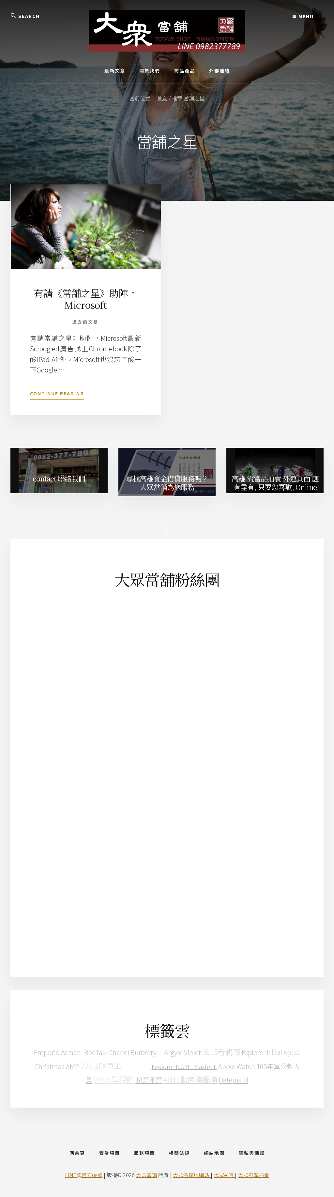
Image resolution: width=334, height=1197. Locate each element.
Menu (305, 16)
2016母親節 (114, 1079)
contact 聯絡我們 (59, 478)
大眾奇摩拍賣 (253, 1175)
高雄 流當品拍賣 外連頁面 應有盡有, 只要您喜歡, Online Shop (275, 485)
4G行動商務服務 (190, 1079)
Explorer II (256, 1052)
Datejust (285, 1052)
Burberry (146, 1052)
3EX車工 (107, 1066)
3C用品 (136, 1065)
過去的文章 (85, 322)
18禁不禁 (148, 1079)
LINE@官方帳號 (83, 1175)
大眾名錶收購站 (192, 1175)
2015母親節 (221, 1052)
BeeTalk (95, 1052)
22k (86, 1065)
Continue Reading (57, 395)
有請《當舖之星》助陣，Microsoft (86, 299)
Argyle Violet (182, 1052)
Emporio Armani (58, 1052)
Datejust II (233, 1079)
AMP (72, 1066)
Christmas (50, 1066)
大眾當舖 (146, 1175)
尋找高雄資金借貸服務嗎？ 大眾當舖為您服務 (167, 482)
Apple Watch (236, 1066)
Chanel (119, 1052)
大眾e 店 (224, 1175)
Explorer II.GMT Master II (184, 1066)
